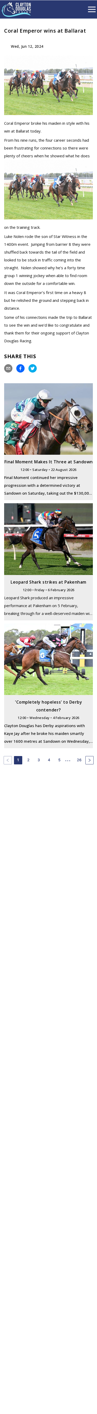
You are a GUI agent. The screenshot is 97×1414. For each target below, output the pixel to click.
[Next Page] (89, 760)
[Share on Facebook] (20, 368)
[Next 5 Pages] (70, 760)
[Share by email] (8, 368)
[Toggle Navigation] (92, 9)
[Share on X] (32, 368)
